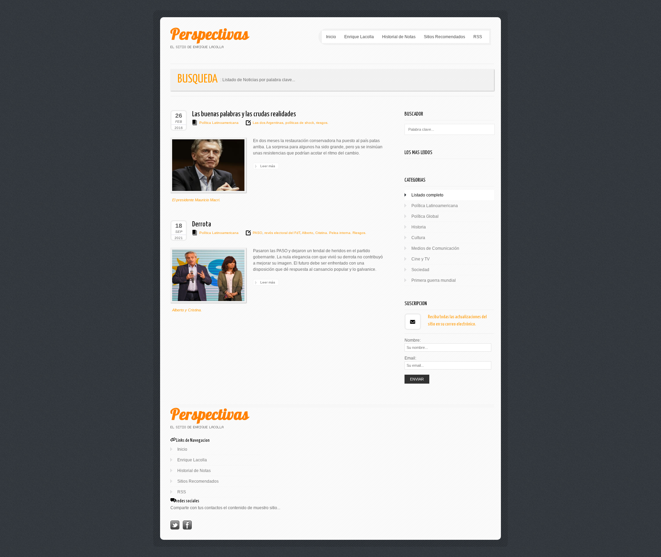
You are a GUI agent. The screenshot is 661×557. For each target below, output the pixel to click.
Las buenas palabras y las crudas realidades (244, 114)
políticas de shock (299, 123)
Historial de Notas (399, 36)
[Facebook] (187, 528)
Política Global (425, 216)
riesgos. (321, 123)
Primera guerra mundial (433, 280)
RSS (477, 36)
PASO (257, 233)
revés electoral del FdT (281, 233)
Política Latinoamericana (219, 123)
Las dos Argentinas (268, 123)
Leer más (267, 166)
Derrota (201, 224)
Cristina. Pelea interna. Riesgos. (340, 233)
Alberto (307, 233)
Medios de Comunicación (435, 248)
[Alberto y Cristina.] (208, 275)
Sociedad (420, 269)
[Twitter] (174, 528)
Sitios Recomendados (444, 36)
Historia (418, 227)
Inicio (331, 36)
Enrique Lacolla (359, 36)
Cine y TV (420, 259)
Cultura (418, 237)
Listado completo (427, 195)
